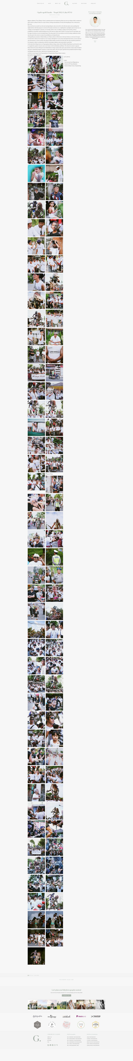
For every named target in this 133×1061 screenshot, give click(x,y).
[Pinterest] (52, 1045)
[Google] (48, 1045)
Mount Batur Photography (93, 1042)
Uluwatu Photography (92, 1040)
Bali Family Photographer (73, 1043)
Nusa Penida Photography (93, 1043)
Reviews (49, 1040)
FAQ (48, 1042)
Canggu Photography (92, 1038)
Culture (58, 14)
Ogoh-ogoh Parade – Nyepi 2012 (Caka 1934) (54, 12)
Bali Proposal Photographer (74, 1040)
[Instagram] (55, 1045)
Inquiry (49, 1038)
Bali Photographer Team (73, 1045)
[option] (32, 1004)
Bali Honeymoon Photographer (74, 1042)
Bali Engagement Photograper (74, 1038)
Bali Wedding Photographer (73, 1037)
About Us (49, 1037)
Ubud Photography (91, 1037)
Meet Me (95, 41)
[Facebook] (50, 1045)
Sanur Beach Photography (93, 1045)
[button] (29, 1005)
